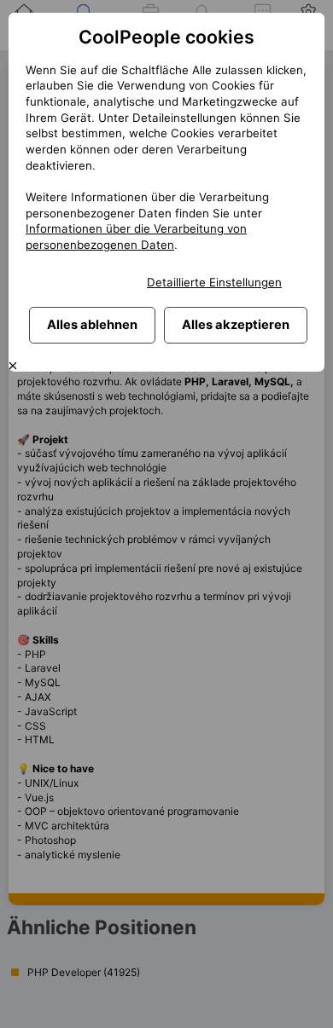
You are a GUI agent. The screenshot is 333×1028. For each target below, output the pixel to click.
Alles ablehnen (92, 324)
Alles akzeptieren (235, 324)
